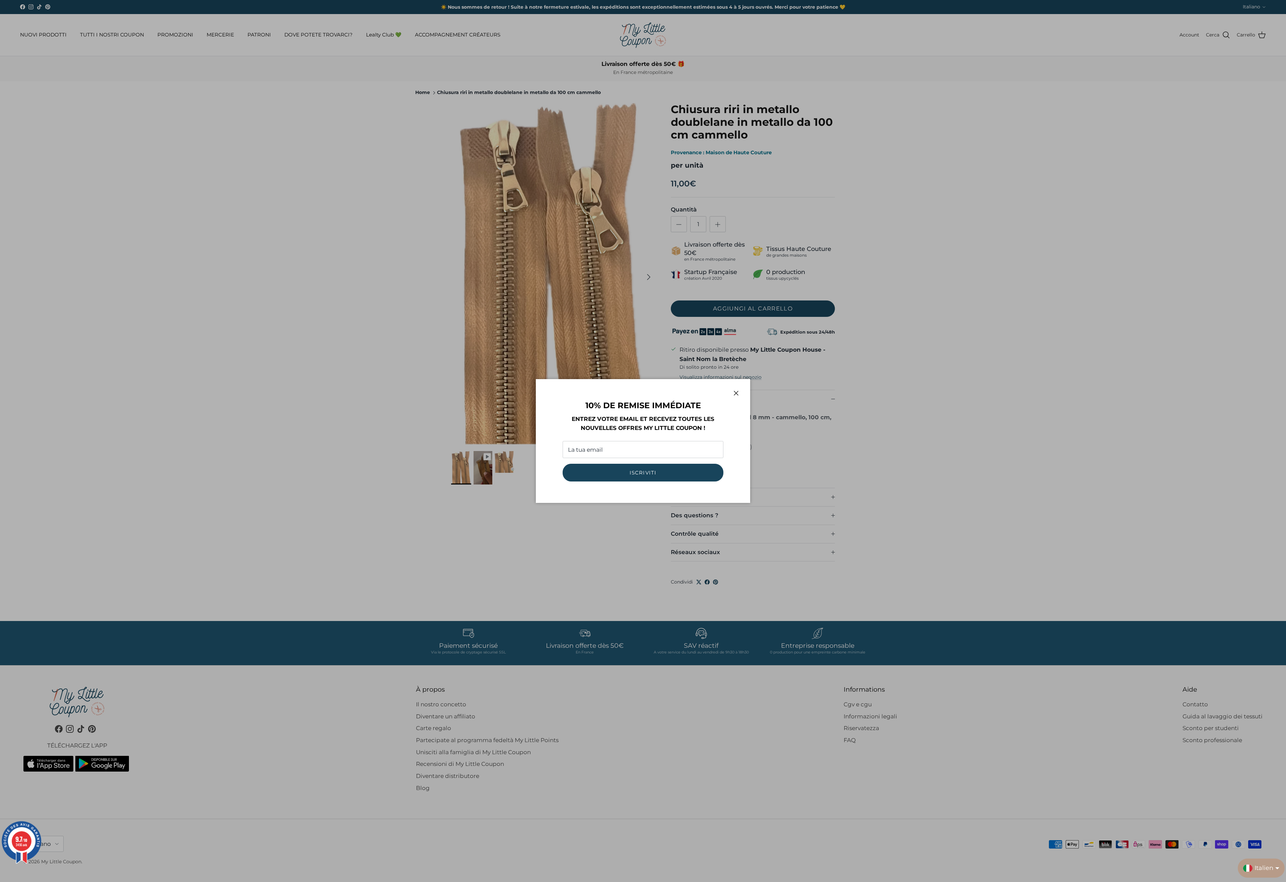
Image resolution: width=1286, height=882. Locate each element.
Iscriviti (643, 472)
